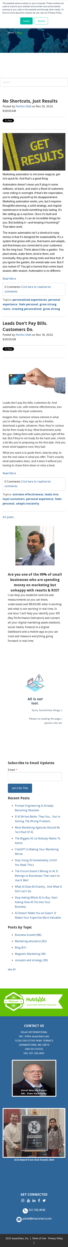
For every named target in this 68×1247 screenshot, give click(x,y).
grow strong (51, 309)
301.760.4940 (36, 1210)
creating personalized (26, 309)
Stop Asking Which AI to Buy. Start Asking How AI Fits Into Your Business (36, 902)
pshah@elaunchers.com (37, 1218)
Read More (9, 278)
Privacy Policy (55, 1238)
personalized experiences (30, 299)
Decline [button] (41, 20)
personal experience (39, 499)
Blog (20, 947)
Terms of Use (39, 1238)
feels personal (28, 304)
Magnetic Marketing (30, 954)
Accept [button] (26, 20)
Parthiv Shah (23, 106)
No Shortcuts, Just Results (30, 101)
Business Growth (28, 935)
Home (11, 32)
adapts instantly (27, 503)
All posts (8, 517)
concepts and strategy (31, 960)
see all (12, 969)
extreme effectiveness (28, 494)
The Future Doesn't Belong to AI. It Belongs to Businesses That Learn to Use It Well (37, 876)
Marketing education (31, 941)
